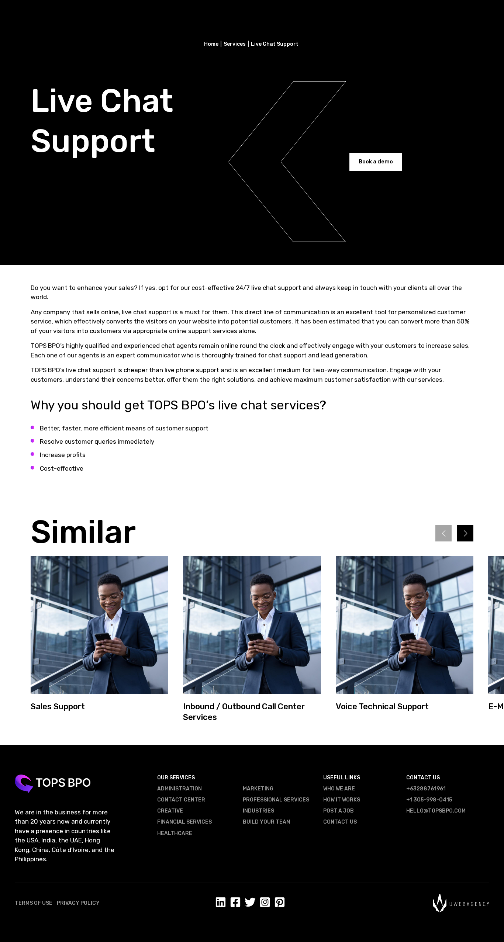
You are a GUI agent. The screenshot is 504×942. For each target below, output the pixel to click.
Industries (258, 811)
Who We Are (339, 789)
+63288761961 (426, 789)
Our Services (176, 778)
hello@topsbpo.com (436, 811)
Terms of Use (33, 903)
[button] (465, 533)
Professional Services (276, 800)
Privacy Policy (78, 903)
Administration (179, 789)
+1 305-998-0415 (429, 800)
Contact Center (181, 800)
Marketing (258, 789)
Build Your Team (266, 822)
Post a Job (338, 811)
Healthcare (174, 833)
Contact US (340, 822)
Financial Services (184, 822)
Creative (170, 811)
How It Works (341, 800)
